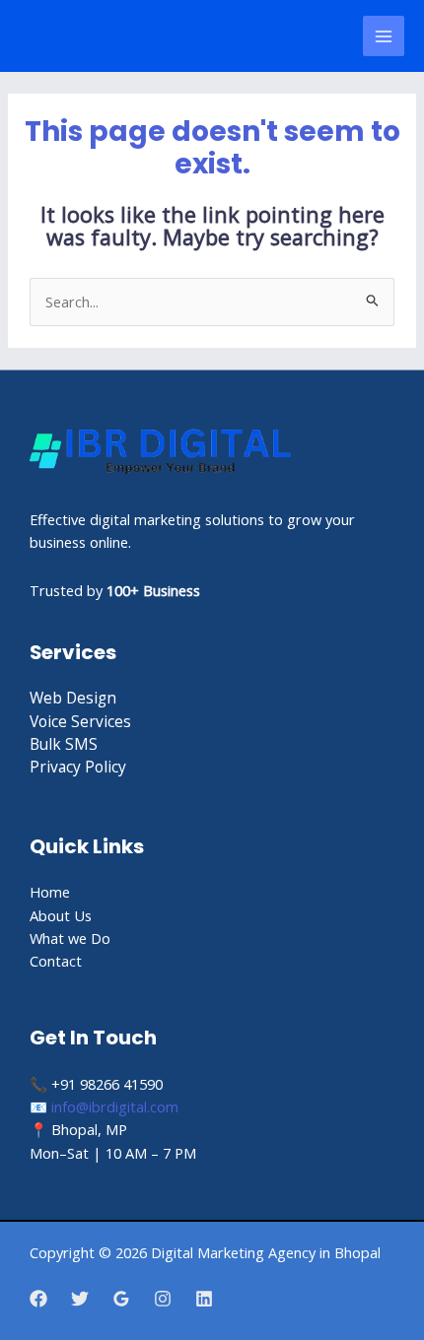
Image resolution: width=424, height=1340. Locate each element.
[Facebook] (38, 1298)
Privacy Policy (78, 766)
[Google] (121, 1298)
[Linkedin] (204, 1298)
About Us (61, 915)
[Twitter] (80, 1298)
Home (50, 892)
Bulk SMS (64, 744)
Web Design (73, 697)
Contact (56, 961)
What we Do (70, 938)
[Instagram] (163, 1298)
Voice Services (80, 721)
